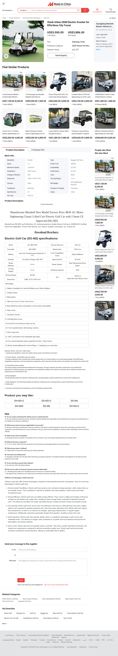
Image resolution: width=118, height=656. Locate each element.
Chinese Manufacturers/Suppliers (38, 635)
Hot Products (9, 635)
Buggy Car (44, 613)
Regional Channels (93, 635)
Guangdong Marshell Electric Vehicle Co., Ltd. (104, 26)
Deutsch (68, 640)
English (18, 640)
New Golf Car (57, 613)
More (98, 49)
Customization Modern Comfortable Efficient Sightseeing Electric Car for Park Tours (104, 179)
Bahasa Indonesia (66, 642)
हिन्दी (103, 640)
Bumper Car (20, 613)
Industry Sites (81, 635)
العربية (84, 640)
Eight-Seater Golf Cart (73, 599)
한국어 (91, 640)
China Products (21, 635)
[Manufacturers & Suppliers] (59, 4)
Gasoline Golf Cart (24, 601)
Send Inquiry (61, 55)
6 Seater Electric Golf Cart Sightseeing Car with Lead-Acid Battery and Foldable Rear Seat (104, 286)
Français (42, 640)
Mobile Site (55, 637)
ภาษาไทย (110, 640)
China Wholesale (56, 635)
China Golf (8, 613)
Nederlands (76, 640)
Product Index (106, 635)
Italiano (60, 640)
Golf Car (33, 613)
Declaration (82, 647)
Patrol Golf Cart (7, 601)
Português (34, 640)
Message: (12, 560)
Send (21, 580)
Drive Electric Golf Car (51, 618)
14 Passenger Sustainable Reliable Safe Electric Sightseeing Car (104, 214)
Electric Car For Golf (11, 618)
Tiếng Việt (55, 642)
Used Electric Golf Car (30, 618)
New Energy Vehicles (30, 599)
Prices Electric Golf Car (75, 613)
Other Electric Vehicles (10, 599)
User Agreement (72, 647)
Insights (63, 637)
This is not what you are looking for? (30, 585)
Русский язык (51, 640)
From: (13, 550)
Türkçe (48, 642)
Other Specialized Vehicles (51, 599)
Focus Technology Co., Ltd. (43, 647)
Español (25, 640)
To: (15, 555)
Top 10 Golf (67, 618)
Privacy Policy (93, 647)
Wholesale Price (69, 635)
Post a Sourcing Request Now (56, 585)
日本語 (97, 640)
